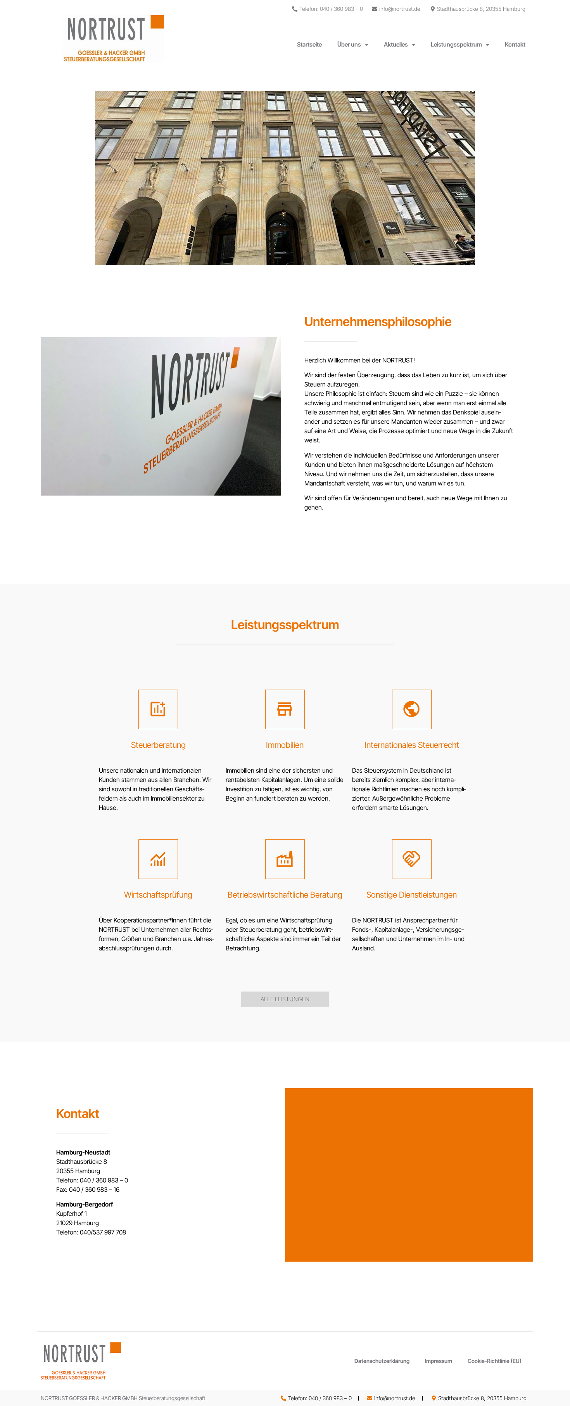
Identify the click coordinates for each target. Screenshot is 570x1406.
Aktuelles (396, 44)
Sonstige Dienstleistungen (411, 895)
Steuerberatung (158, 745)
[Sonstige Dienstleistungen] (412, 859)
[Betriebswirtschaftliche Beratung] (285, 859)
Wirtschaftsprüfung (158, 895)
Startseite (309, 44)
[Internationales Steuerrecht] (412, 709)
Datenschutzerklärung (381, 1360)
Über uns (349, 44)
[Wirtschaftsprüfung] (158, 859)
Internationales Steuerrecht (411, 745)
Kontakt (515, 44)
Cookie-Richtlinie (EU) (495, 1360)
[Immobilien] (285, 709)
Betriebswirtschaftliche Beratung (285, 895)
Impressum (438, 1360)
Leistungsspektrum (456, 44)
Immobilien (285, 745)
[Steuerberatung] (158, 709)
